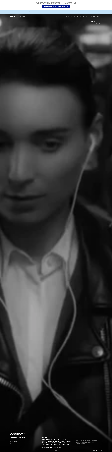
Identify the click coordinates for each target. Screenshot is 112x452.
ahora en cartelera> (82, 444)
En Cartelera (68, 16)
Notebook (77, 16)
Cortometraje (13, 441)
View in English (33, 11)
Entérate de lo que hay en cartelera (56, 6)
